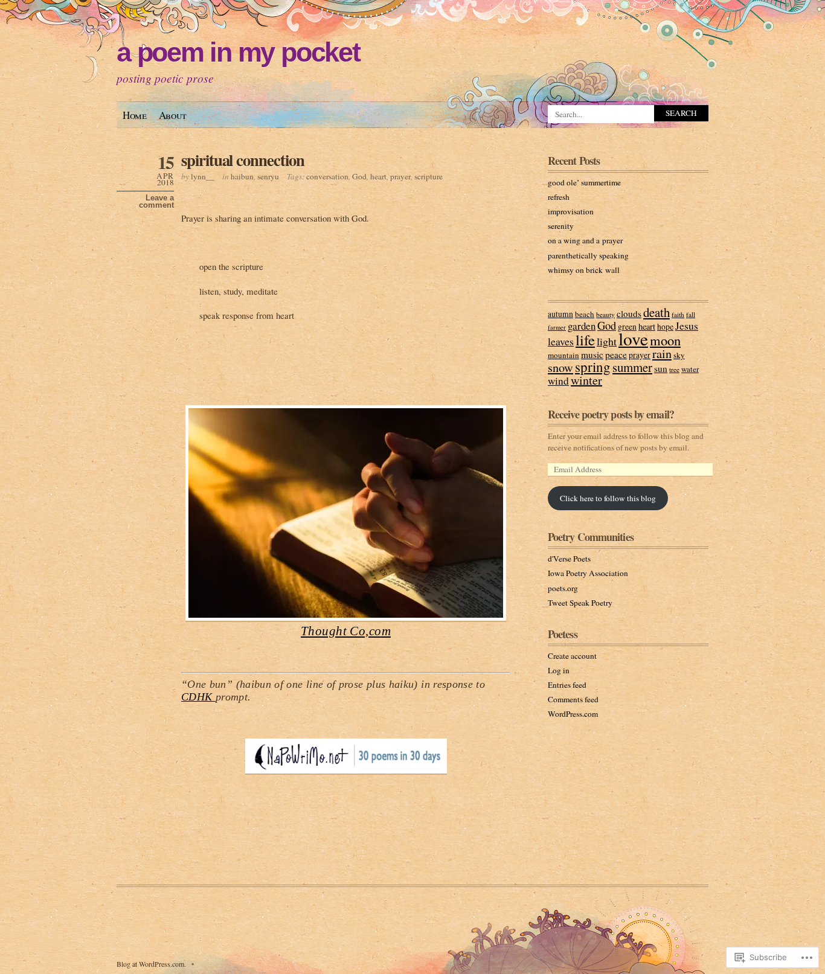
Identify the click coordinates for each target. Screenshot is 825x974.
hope (665, 326)
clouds (629, 313)
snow (560, 367)
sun (660, 368)
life (585, 340)
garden (581, 326)
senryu (268, 176)
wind (558, 381)
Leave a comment (156, 201)
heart (378, 176)
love (633, 338)
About (173, 115)
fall (690, 314)
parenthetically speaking (588, 255)
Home (135, 115)
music (592, 354)
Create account (572, 655)
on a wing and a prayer (585, 240)
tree (674, 369)
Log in (559, 670)
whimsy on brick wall (584, 269)
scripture (428, 176)
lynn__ (202, 176)
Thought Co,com (346, 631)
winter (586, 380)
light (607, 341)
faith (678, 314)
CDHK (198, 697)
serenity (561, 225)
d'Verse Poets (569, 558)
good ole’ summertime (584, 182)
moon (665, 340)
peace (616, 354)
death (656, 312)
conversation (327, 176)
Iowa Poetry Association (588, 573)
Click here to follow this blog (608, 498)
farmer (557, 327)
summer (632, 367)
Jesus (686, 325)
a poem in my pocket (238, 52)
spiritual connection (242, 159)
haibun (242, 176)
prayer (400, 176)
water (690, 369)
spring (593, 366)
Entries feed (567, 684)
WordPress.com (573, 713)
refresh (559, 196)
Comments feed (573, 699)
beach (584, 314)
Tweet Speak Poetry (580, 602)
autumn (560, 314)
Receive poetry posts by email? (611, 414)
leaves (561, 341)
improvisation (571, 211)
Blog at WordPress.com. (151, 964)
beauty (605, 314)
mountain (563, 355)
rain (662, 353)
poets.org (563, 588)
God (359, 176)
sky (679, 355)
